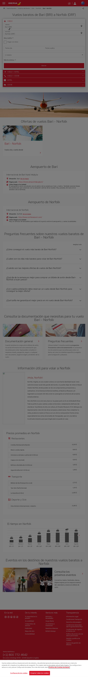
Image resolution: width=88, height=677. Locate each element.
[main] (44, 668)
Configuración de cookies (18, 673)
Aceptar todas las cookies (39, 673)
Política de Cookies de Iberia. (59, 667)
